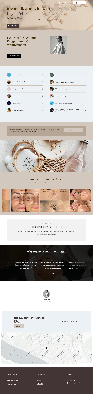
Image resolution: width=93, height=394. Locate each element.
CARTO (90, 363)
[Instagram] (9, 384)
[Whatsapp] (15, 384)
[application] (46, 348)
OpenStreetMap (82, 363)
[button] (87, 45)
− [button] (2, 335)
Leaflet (77, 363)
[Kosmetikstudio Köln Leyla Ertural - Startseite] (9, 3)
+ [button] (2, 334)
